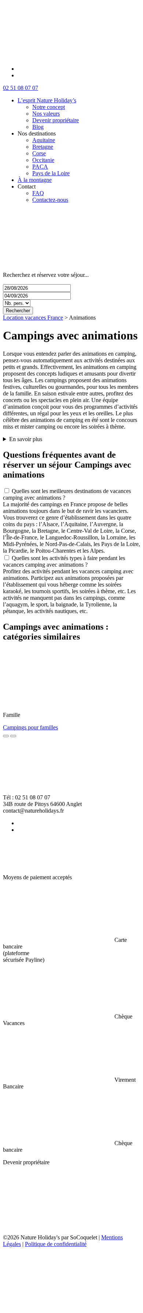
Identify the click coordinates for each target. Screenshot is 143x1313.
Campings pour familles (30, 727)
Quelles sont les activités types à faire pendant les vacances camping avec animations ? (64, 561)
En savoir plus (25, 439)
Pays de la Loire (51, 173)
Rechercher (18, 310)
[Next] (13, 736)
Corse (39, 153)
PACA (40, 166)
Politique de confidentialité (56, 1244)
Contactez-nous (50, 200)
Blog (38, 127)
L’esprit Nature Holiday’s (47, 100)
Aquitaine (43, 140)
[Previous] (6, 736)
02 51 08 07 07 (20, 88)
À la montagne (35, 180)
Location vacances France (33, 317)
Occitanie (43, 160)
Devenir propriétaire (55, 120)
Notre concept (48, 107)
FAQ (38, 193)
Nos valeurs (46, 113)
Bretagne (42, 147)
